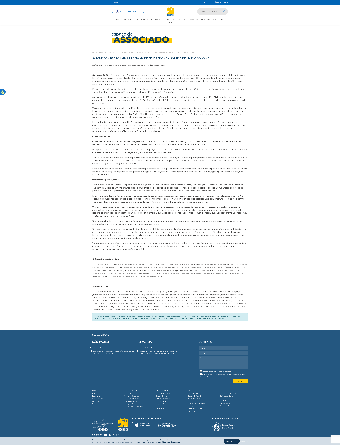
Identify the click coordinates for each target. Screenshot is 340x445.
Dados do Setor (131, 20)
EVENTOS (160, 408)
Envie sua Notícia (194, 399)
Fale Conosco (225, 403)
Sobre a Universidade (164, 393)
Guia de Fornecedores (228, 393)
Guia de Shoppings (195, 408)
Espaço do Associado (195, 396)
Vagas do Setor (161, 404)
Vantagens (192, 406)
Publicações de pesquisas (133, 407)
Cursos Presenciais (163, 399)
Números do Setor (131, 393)
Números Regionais (131, 396)
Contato (170, 22)
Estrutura (96, 396)
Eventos (166, 20)
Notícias (176, 20)
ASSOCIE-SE (207, 2)
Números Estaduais (131, 399)
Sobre (119, 20)
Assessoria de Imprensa (228, 406)
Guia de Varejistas (226, 396)
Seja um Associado (190, 20)
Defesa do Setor (194, 393)
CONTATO (224, 400)
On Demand (161, 401)
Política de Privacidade (230, 371)
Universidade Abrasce (151, 20)
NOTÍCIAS (192, 391)
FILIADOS (223, 391)
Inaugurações (129, 404)
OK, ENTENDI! (231, 441)
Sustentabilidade (98, 399)
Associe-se (192, 411)
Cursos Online (161, 396)
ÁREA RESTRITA (221, 2)
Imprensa (96, 404)
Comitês (95, 401)
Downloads (217, 20)
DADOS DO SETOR (132, 391)
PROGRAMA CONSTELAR (129, 11)
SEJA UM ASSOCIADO (196, 403)
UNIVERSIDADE (162, 391)
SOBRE (95, 391)
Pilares (94, 393)
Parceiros (205, 20)
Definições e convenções (133, 401)
